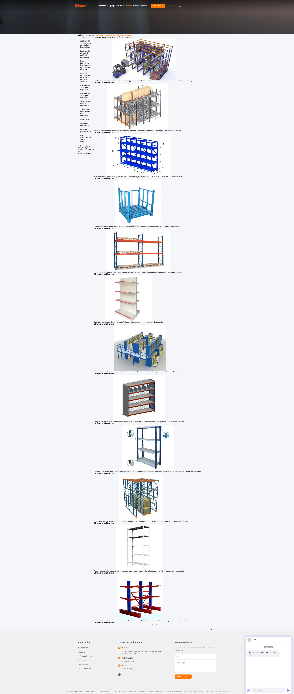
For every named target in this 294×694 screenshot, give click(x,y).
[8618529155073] (119, 675)
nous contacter (183, 677)
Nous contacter (140, 6)
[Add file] (248, 690)
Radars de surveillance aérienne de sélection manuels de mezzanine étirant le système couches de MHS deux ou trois (140, 372)
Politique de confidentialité (75, 691)
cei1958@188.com (87, 148)
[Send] (288, 690)
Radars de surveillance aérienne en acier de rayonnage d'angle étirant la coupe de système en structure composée (139, 571)
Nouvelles (82, 660)
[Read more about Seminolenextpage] (213, 629)
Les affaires (83, 664)
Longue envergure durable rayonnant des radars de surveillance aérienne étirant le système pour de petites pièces (139, 422)
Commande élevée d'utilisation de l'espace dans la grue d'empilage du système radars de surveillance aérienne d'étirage (141, 521)
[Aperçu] (81, 5)
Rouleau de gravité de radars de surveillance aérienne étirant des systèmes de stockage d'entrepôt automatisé (137, 130)
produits (81, 652)
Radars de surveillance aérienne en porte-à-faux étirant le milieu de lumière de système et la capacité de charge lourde (140, 621)
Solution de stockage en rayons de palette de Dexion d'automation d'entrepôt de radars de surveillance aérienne (138, 272)
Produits (128, 6)
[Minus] (288, 639)
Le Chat (157, 6)
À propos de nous (116, 6)
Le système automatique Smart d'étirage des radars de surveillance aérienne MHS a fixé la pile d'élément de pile (137, 226)
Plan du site (90, 691)
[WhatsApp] (79, 151)
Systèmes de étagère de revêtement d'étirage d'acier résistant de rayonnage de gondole (128, 322)
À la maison (102, 6)
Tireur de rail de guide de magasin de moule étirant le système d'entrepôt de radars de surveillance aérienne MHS (138, 177)
